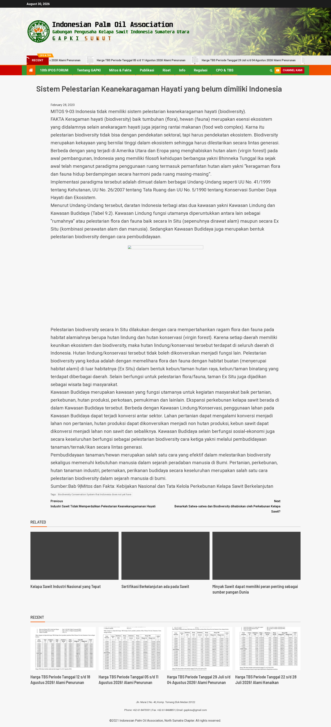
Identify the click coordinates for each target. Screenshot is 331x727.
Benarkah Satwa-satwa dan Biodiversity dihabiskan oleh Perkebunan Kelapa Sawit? (227, 506)
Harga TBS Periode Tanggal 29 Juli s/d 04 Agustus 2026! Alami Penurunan (229, 60)
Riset (167, 70)
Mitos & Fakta (120, 70)
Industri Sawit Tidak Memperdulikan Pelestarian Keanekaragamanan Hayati (103, 503)
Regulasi (200, 70)
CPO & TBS (225, 70)
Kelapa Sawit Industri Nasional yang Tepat (65, 586)
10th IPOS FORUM (54, 70)
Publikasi (147, 70)
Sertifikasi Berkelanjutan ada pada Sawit (155, 586)
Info (182, 70)
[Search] (271, 70)
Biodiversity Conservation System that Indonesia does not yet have (94, 494)
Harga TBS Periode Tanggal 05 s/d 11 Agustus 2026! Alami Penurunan (121, 60)
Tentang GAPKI (89, 70)
